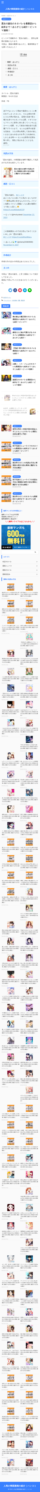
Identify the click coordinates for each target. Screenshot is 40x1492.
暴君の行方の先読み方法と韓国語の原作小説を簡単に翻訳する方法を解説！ (10, 610)
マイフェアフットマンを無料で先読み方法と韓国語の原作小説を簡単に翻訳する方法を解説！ (29, 730)
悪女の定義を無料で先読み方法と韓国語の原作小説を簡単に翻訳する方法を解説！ (10, 931)
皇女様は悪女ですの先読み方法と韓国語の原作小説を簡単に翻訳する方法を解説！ (10, 1418)
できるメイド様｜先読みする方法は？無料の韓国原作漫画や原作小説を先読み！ (29, 898)
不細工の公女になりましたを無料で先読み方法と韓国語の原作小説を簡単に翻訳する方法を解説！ (29, 931)
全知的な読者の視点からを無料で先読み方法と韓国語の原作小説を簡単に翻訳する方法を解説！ (10, 711)
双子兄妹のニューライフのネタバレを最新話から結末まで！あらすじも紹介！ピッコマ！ (25, 448)
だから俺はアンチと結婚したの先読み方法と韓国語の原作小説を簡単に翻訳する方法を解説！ (10, 1115)
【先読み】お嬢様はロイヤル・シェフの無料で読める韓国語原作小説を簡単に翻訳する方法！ (29, 643)
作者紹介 (11, 72)
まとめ (10, 75)
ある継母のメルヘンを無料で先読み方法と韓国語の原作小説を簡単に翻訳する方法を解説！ (29, 678)
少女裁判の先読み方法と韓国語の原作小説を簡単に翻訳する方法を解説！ (10, 1148)
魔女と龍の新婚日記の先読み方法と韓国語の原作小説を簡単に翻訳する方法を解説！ (29, 1080)
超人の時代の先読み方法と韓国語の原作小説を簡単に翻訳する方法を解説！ (10, 882)
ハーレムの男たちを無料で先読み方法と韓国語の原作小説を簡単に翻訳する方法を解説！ (10, 1300)
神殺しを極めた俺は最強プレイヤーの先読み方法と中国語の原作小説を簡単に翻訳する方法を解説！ (29, 882)
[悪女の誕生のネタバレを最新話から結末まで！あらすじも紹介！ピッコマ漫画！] (25, 290)
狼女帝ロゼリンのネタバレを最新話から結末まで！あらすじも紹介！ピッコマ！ (25, 498)
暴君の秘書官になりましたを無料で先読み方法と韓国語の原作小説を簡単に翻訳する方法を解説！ (29, 981)
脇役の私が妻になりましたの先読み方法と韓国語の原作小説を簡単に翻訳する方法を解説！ (29, 832)
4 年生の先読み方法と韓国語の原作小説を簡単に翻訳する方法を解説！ (10, 865)
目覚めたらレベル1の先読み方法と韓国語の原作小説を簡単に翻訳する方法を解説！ (10, 1368)
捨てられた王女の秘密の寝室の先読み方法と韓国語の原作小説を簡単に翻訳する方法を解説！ (29, 1401)
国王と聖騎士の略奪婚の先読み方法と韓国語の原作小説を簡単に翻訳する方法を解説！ (29, 816)
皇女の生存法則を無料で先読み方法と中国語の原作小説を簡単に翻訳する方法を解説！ (10, 1319)
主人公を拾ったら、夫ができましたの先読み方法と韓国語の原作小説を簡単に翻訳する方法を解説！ (10, 1352)
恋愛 (19, 300)
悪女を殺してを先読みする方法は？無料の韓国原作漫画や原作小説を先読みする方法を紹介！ (29, 1434)
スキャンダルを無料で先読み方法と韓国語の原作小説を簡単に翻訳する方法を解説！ (29, 1249)
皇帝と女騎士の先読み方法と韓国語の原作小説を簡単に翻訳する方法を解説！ (29, 627)
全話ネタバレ (7, 297)
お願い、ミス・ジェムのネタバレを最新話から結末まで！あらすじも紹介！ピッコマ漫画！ (24, 366)
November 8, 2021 (11, 245)
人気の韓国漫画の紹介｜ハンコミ (20, 9)
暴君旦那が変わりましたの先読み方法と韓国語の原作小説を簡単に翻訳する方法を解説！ (29, 1064)
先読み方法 (11, 65)
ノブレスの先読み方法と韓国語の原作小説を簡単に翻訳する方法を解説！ (29, 1385)
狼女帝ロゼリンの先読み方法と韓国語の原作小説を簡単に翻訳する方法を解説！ (25, 465)
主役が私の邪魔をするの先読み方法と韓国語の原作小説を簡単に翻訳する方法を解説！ (29, 1368)
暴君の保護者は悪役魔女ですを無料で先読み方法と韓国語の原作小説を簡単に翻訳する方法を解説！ (29, 695)
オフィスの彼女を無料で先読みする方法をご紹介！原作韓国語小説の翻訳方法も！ (29, 915)
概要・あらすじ (13, 62)
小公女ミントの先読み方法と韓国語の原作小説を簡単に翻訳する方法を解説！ (10, 1132)
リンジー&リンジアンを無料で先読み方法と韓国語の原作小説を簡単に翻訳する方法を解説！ (10, 1282)
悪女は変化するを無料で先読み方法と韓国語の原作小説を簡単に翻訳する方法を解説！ (29, 1181)
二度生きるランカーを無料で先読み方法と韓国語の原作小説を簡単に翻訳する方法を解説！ (10, 695)
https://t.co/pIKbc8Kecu (22, 237)
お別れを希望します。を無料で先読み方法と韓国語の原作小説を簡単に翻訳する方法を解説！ (29, 948)
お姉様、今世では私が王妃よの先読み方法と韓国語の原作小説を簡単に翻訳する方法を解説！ (29, 1132)
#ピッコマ (20, 195)
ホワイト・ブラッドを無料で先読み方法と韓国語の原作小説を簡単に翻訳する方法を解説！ (29, 1014)
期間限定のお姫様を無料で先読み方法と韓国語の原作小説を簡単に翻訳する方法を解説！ (29, 1233)
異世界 (23, 300)
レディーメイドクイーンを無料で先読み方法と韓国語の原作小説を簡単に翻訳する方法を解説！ (10, 763)
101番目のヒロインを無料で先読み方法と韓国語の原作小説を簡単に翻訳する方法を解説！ (10, 1014)
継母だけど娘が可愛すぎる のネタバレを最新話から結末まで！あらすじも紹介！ (24, 335)
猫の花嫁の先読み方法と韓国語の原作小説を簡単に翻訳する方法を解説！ (29, 1335)
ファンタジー (7, 300)
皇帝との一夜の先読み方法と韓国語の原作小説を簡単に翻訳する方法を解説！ (10, 1385)
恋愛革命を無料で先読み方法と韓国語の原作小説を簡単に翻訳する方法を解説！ (10, 981)
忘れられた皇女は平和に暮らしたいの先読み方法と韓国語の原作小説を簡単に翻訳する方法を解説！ (29, 865)
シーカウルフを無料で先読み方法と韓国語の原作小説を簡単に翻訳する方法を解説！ (10, 998)
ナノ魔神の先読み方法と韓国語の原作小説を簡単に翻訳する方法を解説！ (10, 832)
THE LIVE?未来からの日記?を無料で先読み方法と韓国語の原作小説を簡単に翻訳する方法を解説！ (29, 746)
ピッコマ (6, 145)
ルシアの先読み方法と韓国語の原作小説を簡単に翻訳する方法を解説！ (29, 610)
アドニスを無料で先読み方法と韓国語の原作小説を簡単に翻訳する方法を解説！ (29, 1469)
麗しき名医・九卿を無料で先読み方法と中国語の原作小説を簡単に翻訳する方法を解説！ (10, 948)
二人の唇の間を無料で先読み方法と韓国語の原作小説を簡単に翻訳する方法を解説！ (10, 678)
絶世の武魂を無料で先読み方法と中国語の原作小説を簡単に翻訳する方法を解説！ (10, 1335)
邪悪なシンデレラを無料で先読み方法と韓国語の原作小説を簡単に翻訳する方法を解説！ (29, 1319)
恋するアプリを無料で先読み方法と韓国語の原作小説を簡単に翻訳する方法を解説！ (10, 1214)
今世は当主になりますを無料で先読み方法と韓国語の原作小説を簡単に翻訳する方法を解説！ (10, 965)
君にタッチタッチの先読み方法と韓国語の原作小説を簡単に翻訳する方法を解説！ (10, 849)
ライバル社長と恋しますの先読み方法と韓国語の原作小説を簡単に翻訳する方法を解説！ (10, 1434)
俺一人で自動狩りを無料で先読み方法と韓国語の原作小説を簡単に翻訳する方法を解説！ (10, 1031)
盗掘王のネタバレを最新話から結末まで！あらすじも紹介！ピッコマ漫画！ (24, 382)
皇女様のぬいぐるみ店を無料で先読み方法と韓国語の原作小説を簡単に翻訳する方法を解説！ (10, 781)
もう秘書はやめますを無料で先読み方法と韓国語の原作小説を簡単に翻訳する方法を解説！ (29, 998)
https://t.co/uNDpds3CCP (13, 210)
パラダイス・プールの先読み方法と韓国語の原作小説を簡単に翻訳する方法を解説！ (29, 1418)
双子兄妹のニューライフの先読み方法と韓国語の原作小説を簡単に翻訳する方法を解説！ (25, 482)
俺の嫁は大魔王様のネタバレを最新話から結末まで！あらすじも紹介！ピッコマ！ (24, 319)
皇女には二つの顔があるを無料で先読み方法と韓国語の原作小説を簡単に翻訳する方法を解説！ (29, 1031)
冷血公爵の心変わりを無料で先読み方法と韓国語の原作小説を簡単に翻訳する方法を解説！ (29, 1198)
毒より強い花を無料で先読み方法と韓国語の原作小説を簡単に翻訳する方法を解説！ (29, 965)
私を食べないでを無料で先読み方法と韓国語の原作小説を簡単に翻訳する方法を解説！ (10, 1047)
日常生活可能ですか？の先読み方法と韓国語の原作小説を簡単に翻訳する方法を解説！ (10, 1064)
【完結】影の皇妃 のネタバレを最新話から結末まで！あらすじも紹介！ (24, 350)
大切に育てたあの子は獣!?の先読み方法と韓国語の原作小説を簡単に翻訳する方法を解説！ (29, 849)
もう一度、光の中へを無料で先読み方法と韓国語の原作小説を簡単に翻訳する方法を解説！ (10, 1266)
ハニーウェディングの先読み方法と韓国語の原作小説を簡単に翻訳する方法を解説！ (29, 1115)
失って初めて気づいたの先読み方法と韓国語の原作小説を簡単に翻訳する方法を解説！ (29, 1148)
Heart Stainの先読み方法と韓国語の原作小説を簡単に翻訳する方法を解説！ (10, 1401)
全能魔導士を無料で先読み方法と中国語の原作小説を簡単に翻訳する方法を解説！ (29, 1047)
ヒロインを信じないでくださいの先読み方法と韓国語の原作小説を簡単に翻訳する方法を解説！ (10, 1165)
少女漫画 (14, 300)
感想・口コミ (12, 68)
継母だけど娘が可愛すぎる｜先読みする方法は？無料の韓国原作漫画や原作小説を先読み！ (29, 1165)
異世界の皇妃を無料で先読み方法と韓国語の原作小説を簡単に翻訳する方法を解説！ (10, 660)
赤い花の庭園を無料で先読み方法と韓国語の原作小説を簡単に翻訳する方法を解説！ (10, 799)
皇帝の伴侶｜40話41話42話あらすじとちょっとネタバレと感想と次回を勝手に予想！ (25, 431)
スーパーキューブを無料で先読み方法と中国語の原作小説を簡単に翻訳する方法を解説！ (29, 1266)
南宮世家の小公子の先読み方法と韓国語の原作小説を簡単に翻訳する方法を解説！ (29, 799)
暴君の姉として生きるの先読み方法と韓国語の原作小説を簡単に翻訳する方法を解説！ (10, 816)
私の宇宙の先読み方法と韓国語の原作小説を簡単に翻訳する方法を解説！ (29, 1352)
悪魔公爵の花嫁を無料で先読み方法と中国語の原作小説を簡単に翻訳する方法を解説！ (10, 1469)
